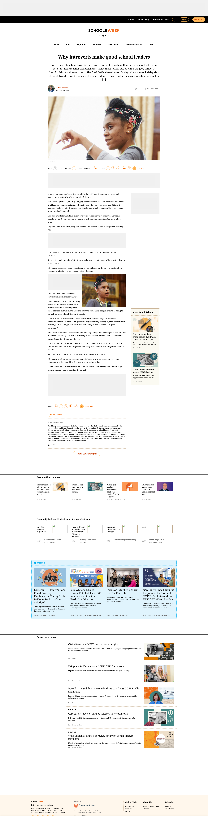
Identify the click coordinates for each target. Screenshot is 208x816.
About (131, 19)
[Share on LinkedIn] (124, 168)
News (56, 44)
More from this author (63, 90)
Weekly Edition (134, 44)
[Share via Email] (129, 168)
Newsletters (170, 809)
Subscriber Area (161, 19)
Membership (170, 806)
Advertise (146, 809)
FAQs (127, 811)
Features (97, 44)
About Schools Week (150, 806)
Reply (53, 444)
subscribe (199, 19)
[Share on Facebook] (113, 168)
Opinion (81, 44)
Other (151, 44)
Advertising (143, 19)
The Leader (113, 44)
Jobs (68, 44)
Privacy (128, 809)
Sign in (184, 19)
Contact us (129, 806)
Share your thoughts (87, 454)
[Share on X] (118, 168)
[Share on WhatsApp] (108, 168)
